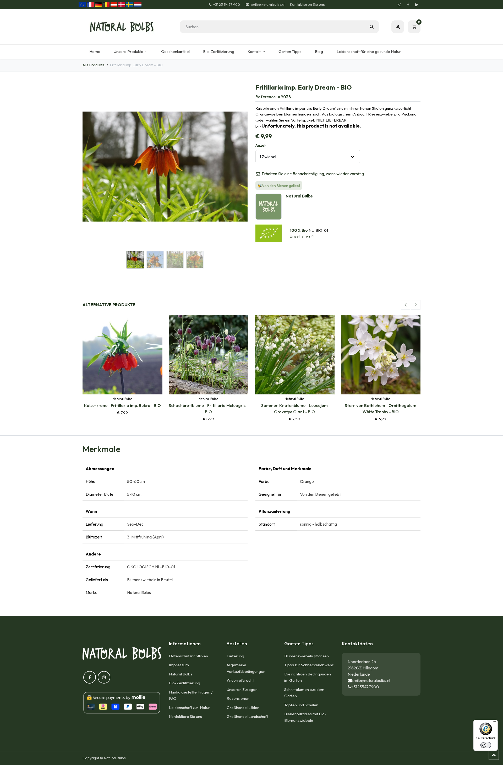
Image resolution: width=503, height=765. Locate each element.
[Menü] (494, 723)
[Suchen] (371, 26)
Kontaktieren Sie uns (307, 4)
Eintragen (397, 26)
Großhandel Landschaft (247, 716)
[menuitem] (95, 52)
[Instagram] (399, 5)
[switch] (485, 745)
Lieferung (235, 655)
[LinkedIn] (416, 5)
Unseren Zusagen (242, 689)
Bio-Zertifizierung (184, 682)
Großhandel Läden (243, 707)
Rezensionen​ (238, 698)
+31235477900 (365, 686)
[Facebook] (408, 5)
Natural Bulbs (180, 674)
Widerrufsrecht (240, 680)
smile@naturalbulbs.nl (371, 680)
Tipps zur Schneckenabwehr (308, 664)
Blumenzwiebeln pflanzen (306, 655)
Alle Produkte (94, 65)
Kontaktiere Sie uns (185, 716)
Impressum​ (179, 664)
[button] (91, 166)
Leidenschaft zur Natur (190, 707)
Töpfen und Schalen (301, 704)
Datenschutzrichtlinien (188, 655)
